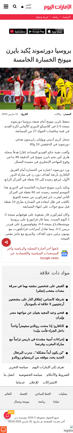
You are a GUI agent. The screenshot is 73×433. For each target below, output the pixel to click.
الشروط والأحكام (58, 375)
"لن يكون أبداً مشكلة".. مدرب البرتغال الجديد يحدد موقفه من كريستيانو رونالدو (38, 355)
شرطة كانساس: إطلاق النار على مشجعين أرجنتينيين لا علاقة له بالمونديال (36, 301)
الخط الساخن (43, 393)
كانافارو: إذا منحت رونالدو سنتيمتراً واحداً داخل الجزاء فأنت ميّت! (37, 328)
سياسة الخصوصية (30, 375)
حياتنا (56, 401)
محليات (63, 393)
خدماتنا (20, 382)
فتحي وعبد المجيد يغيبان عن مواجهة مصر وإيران (37, 315)
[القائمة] (14, 6)
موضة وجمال (21, 401)
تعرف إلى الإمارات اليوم (48, 367)
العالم (8, 393)
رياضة (41, 401)
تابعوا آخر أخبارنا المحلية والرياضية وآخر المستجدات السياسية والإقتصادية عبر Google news (33, 253)
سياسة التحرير (18, 367)
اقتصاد (23, 393)
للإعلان (33, 382)
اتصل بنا (9, 375)
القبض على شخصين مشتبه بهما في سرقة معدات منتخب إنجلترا (36, 288)
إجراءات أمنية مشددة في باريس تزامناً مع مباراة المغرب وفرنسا (36, 341)
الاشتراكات (50, 382)
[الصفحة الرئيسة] (57, 5)
